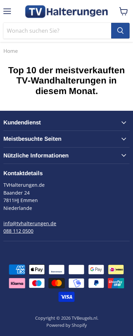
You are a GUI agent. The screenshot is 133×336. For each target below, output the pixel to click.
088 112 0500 (18, 231)
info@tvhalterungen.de (29, 223)
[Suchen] (120, 31)
